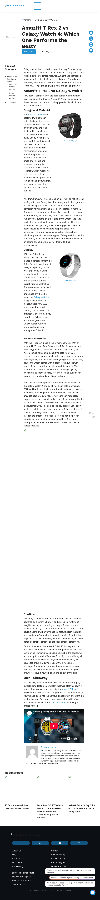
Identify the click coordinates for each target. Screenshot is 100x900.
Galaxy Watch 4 (41, 297)
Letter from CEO (59, 866)
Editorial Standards (21, 880)
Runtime (12, 98)
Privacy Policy (58, 854)
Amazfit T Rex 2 (70, 141)
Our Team (17, 862)
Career (54, 850)
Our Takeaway (12, 102)
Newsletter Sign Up (21, 876)
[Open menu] (37, 6)
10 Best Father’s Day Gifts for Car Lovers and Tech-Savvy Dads (81, 808)
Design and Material (13, 85)
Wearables (29, 51)
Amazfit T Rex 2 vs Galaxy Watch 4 (12, 79)
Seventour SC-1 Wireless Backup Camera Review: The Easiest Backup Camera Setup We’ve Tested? (50, 811)
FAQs (14, 854)
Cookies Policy (58, 858)
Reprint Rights (58, 862)
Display (12, 90)
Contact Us (17, 858)
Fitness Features (12, 94)
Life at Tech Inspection (23, 873)
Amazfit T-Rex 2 (36, 114)
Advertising (17, 866)
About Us (16, 850)
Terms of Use (18, 884)
